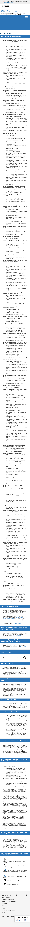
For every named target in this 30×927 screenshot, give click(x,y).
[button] (18, 920)
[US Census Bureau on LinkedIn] (20, 895)
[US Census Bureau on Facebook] (13, 895)
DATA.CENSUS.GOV (17, 635)
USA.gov (3, 912)
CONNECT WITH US (6, 895)
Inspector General (5, 907)
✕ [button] (28, 917)
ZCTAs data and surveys (18, 623)
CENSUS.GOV (23, 646)
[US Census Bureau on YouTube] (23, 895)
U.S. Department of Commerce (8, 910)
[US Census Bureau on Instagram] (26, 895)
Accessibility (4, 903)
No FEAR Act (4, 908)
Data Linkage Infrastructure (8, 899)
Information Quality (6, 897)
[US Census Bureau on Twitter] (16, 895)
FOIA (3, 905)
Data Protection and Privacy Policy (9, 901)
